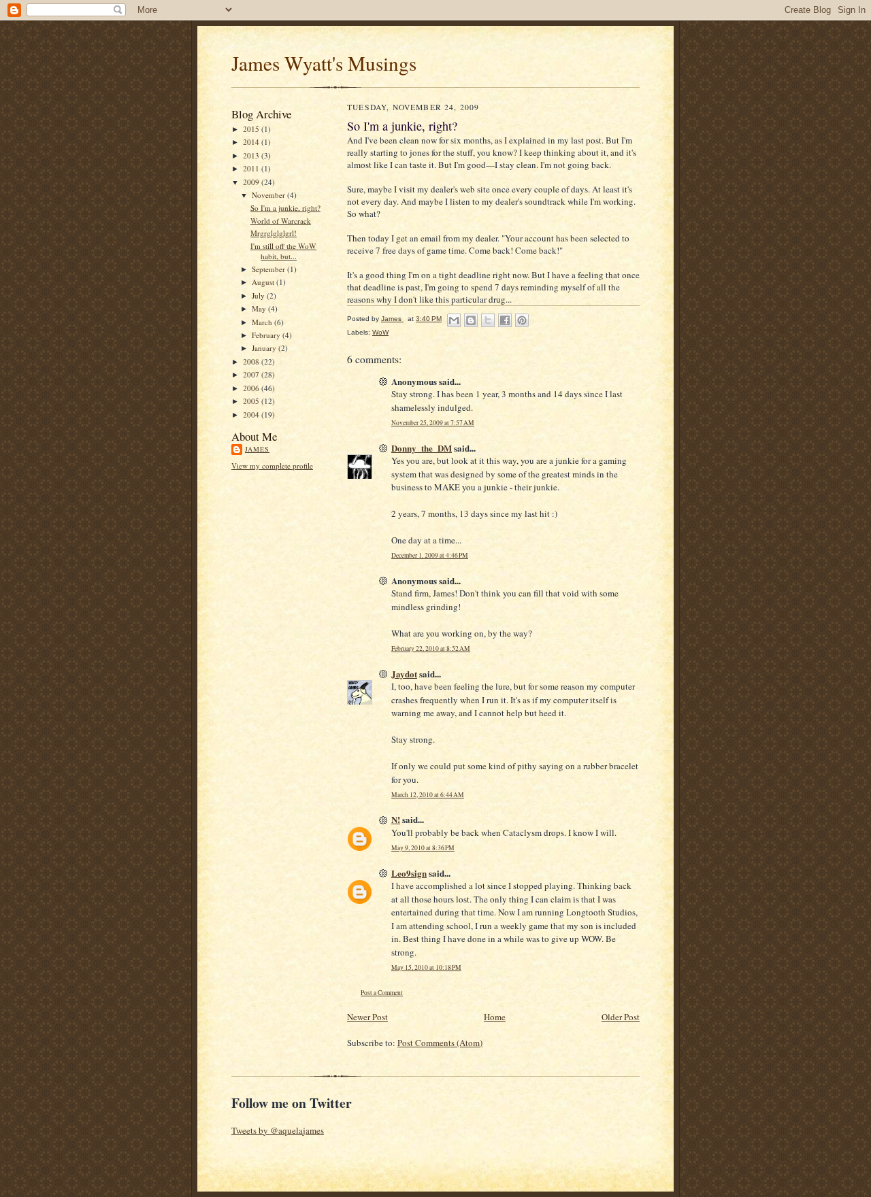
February (267, 335)
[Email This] (454, 320)
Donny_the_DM (421, 447)
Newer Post (367, 1017)
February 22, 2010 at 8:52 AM (430, 648)
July (259, 295)
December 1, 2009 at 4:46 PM (429, 555)
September (269, 269)
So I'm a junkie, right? (285, 208)
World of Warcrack (280, 221)
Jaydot (404, 673)
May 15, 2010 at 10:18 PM (426, 967)
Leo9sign (409, 872)
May (260, 308)
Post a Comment (382, 992)
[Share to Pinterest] (522, 320)
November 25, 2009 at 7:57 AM (432, 422)
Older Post (621, 1017)
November (269, 195)
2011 (252, 168)
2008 (252, 361)
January (265, 348)
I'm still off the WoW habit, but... (283, 251)
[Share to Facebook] (505, 320)
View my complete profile (272, 465)
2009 (252, 182)
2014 (252, 142)
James (257, 449)
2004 (252, 414)
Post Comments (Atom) (439, 1042)
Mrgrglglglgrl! (273, 233)
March (263, 322)
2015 (252, 129)
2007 (252, 374)
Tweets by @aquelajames (277, 1130)
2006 (252, 388)
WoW (380, 332)
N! (395, 819)
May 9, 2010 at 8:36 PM (423, 847)
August (264, 282)
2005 (252, 401)
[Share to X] (488, 320)
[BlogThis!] (471, 320)
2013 (252, 155)
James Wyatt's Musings (323, 63)
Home (495, 1017)
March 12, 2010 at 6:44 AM (427, 794)
